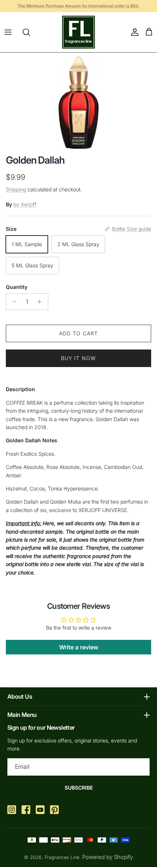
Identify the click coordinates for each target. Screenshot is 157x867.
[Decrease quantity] (12, 302)
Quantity (16, 287)
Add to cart (78, 333)
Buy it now (78, 358)
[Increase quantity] (41, 302)
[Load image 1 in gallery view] (78, 102)
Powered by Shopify (107, 856)
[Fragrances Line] (78, 32)
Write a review (78, 647)
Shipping (16, 189)
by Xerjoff (25, 204)
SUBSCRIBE (79, 787)
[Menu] (8, 32)
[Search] (30, 32)
